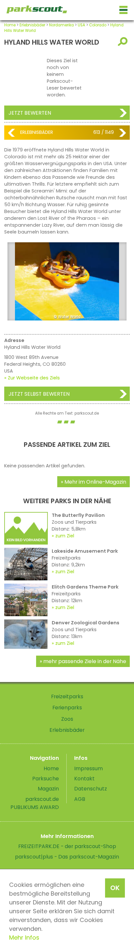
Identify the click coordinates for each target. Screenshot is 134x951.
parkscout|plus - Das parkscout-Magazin (67, 856)
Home (10, 25)
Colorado (97, 25)
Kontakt (84, 778)
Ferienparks (67, 707)
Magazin (48, 788)
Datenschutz (90, 788)
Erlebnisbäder (32, 25)
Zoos (67, 719)
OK (115, 887)
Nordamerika (61, 25)
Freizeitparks (67, 696)
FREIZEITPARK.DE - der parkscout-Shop (67, 846)
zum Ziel (64, 535)
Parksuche (45, 778)
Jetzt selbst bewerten (39, 394)
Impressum (88, 768)
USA (81, 25)
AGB (79, 799)
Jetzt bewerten (29, 113)
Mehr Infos (24, 937)
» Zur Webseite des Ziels (32, 378)
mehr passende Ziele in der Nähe (84, 661)
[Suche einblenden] (124, 41)
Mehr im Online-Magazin (95, 482)
